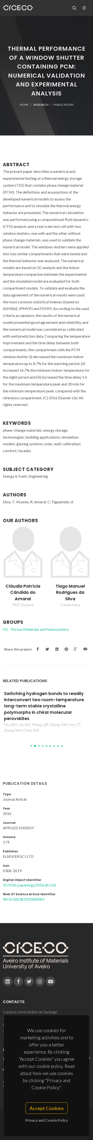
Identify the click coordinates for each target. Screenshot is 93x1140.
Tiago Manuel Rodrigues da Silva (70, 592)
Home (24, 104)
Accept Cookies (47, 1108)
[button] (31, 746)
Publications (63, 104)
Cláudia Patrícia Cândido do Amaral (22, 592)
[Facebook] (18, 981)
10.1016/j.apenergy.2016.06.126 (29, 885)
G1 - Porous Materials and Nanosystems (36, 629)
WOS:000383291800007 (24, 899)
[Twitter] (29, 981)
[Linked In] (7, 981)
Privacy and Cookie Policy (46, 1120)
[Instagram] (40, 981)
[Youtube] (50, 981)
